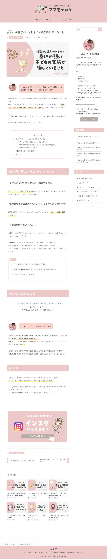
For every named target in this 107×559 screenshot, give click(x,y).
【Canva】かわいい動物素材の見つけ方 (88, 155)
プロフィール (27, 552)
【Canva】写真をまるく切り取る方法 (88, 138)
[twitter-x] (51, 549)
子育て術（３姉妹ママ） (16, 37)
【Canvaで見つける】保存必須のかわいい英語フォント (88, 161)
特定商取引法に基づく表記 (75, 552)
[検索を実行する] (100, 29)
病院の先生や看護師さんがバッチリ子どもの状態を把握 (37, 145)
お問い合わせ (53, 552)
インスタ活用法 (85, 178)
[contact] (56, 549)
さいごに (19, 154)
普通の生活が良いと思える (28, 147)
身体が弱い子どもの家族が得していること (31, 139)
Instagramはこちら (89, 119)
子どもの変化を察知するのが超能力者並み (33, 142)
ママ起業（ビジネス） (88, 191)
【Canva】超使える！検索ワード (88, 143)
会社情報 (62, 552)
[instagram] (53, 549)
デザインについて (86, 187)
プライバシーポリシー (40, 552)
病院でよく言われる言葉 (25, 151)
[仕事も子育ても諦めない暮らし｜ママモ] (53, 8)
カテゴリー (84, 183)
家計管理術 (84, 200)
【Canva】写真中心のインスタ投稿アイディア (88, 148)
